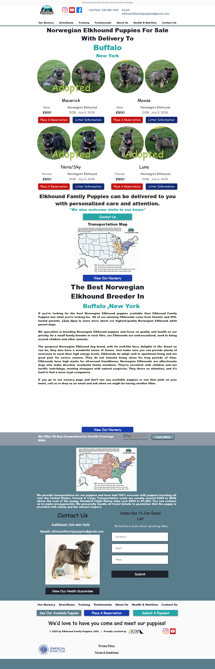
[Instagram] (65, 10)
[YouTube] (72, 10)
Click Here (69, 320)
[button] (163, 437)
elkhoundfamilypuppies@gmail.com (145, 13)
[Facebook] (79, 10)
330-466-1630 (110, 10)
